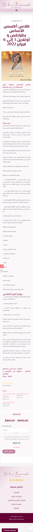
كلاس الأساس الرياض (22, 394)
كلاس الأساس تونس (8, 402)
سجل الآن (9, 451)
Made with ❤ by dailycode (16, 519)
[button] (16, 10)
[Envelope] (22, 480)
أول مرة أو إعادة (6, 426)
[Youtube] (14, 480)
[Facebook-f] (11, 480)
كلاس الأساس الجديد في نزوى (9, 395)
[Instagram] (16, 480)
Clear (16, 433)
